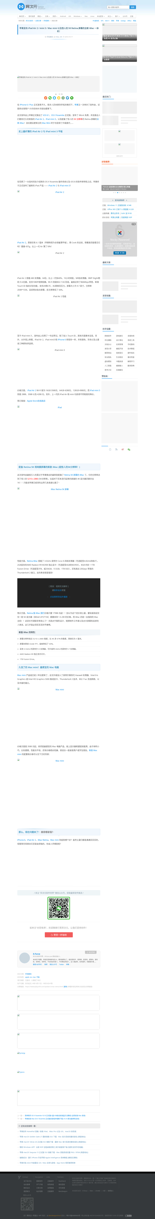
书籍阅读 (119, 361)
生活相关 (119, 357)
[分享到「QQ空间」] (58, 97)
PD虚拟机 (96, 21)
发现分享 (108, 348)
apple (27, 977)
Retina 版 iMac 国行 (35, 613)
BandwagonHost (55, 1215)
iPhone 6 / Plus (26, 104)
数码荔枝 (62, 1184)
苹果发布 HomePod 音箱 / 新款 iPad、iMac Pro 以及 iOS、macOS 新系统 (48, 1131)
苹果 (117, 21)
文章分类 (39, 1188)
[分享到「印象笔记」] (71, 97)
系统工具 (131, 340)
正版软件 (50, 1181)
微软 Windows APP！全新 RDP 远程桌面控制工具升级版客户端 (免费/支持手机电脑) (51, 1147)
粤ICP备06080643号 (73, 1215)
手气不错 (39, 1184)
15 (61, 94)
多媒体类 (131, 336)
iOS (61, 37)
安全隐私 (108, 357)
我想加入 (111, 1191)
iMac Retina (43, 840)
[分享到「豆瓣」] (63, 97)
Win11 (107, 21)
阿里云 (35, 1215)
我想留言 (27, 1191)
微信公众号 (53, 964)
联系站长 (58, 590)
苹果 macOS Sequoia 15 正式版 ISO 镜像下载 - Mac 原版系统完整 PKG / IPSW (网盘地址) (54, 1152)
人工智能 (108, 365)
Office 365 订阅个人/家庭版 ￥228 (120, 209)
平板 (38, 977)
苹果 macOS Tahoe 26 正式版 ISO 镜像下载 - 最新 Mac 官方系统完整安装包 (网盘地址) (53, 1142)
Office (129, 21)
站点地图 (39, 1191)
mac (34, 977)
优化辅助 (108, 340)
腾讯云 (29, 1215)
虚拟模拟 (108, 361)
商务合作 (119, 156)
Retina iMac (32, 561)
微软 (112, 21)
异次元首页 (29, 21)
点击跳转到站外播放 (58, 596)
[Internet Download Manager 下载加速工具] (119, 144)
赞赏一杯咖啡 (60, 934)
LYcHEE (97, 1191)
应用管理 (119, 344)
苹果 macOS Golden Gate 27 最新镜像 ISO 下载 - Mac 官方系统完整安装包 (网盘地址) (53, 1136)
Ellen (91, 1191)
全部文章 (38, 21)
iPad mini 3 (51, 119)
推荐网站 (108, 353)
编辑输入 (119, 365)
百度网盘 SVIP (126, 217)
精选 (134, 21)
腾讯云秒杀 (115, 213)
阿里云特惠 (115, 217)
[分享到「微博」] (45, 97)
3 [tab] (117, 192)
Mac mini (21, 675)
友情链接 (50, 1188)
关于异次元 (27, 1181)
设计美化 (119, 340)
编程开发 (119, 348)
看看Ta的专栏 (37, 964)
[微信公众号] (129, 449)
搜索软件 (39, 1181)
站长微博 (27, 1184)
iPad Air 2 (39, 119)
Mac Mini (46, 123)
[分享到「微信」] (50, 97)
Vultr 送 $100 (126, 213)
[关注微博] (123, 449)
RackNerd (62, 1181)
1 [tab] (113, 192)
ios (31, 977)
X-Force (36, 954)
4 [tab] (119, 192)
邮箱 (67, 964)
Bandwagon (63, 1191)
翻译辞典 (131, 365)
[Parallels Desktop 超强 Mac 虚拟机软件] (119, 131)
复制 (65, 986)
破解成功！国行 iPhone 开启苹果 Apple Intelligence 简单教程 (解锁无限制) (48, 1157)
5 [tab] (121, 192)
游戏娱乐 (119, 336)
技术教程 (131, 348)
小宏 (104, 1191)
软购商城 (50, 1184)
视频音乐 (119, 353)
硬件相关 (131, 353)
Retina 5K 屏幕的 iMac (74, 475)
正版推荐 (50, 1191)
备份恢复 (131, 357)
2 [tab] (115, 192)
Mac (57, 37)
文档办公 (108, 344)
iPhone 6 (62, 339)
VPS (102, 21)
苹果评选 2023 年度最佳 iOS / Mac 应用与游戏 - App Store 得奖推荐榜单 (47, 1163)
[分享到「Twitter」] (67, 97)
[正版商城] (110, 449)
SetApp (123, 21)
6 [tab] (123, 192)
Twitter (61, 964)
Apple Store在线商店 (36, 401)
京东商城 (62, 1188)
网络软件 (108, 336)
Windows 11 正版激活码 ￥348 (119, 205)
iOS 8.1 (46, 115)
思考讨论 (108, 370)
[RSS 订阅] (116, 449)
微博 (45, 964)
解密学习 (131, 361)
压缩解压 (119, 370)
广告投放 (128, 1215)
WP (40, 1215)
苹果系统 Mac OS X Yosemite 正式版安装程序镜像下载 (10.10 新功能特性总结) (52, 1119)
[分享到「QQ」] (54, 97)
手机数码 (46, 21)
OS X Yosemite (57, 115)
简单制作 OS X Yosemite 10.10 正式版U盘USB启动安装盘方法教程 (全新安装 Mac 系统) (55, 1115)
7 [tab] (125, 192)
